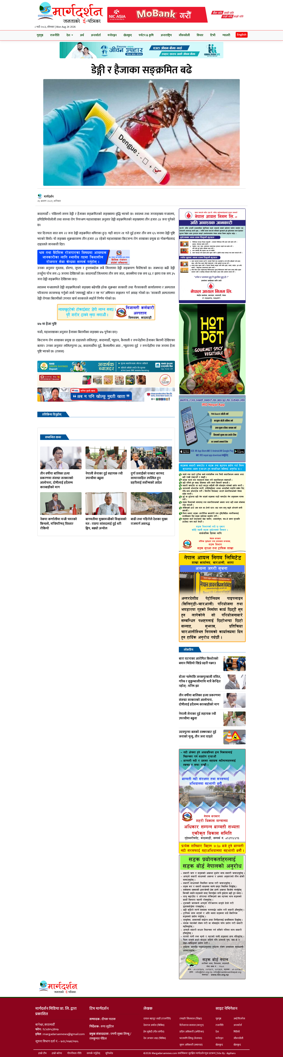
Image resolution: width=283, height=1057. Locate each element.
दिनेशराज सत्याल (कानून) (191, 1025)
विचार (200, 35)
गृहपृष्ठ (40, 35)
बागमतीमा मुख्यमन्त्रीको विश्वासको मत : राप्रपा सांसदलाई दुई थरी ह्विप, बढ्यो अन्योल (105, 523)
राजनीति (54, 35)
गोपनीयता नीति (74, 1053)
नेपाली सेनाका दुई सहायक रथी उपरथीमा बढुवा (104, 476)
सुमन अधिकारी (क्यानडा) (191, 1045)
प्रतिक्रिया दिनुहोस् (51, 414)
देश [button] (68, 35)
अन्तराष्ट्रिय (166, 35)
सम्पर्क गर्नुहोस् (93, 1053)
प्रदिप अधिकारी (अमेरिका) (191, 1032)
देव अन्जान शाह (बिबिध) (154, 1038)
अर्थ (82, 35)
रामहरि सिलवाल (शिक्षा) (190, 1018)
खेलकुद (127, 35)
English (241, 34)
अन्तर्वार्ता (96, 35)
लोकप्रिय (188, 649)
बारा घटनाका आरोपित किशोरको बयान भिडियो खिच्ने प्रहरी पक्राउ (198, 661)
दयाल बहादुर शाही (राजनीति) (157, 1018)
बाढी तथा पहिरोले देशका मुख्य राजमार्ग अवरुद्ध (149, 521)
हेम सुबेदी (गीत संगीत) (153, 1032)
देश (217, 1032)
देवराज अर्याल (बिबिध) (153, 1025)
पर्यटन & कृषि (146, 35)
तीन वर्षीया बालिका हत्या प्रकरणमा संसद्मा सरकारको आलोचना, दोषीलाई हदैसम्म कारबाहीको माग (56, 480)
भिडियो (237, 1032)
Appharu (231, 1053)
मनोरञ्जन (112, 35)
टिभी (212, 35)
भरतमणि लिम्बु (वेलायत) (190, 1038)
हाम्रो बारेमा (57, 1053)
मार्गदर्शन (49, 196)
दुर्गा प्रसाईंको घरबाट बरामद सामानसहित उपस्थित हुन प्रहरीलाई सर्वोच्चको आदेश (147, 478)
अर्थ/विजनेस (239, 1018)
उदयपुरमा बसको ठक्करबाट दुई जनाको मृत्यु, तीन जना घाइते (197, 734)
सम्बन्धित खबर (53, 437)
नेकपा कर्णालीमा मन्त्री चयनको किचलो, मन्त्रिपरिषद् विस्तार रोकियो (58, 523)
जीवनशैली (184, 35)
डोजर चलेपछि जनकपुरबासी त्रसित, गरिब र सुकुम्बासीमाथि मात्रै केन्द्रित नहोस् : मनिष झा (200, 681)
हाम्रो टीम (42, 1053)
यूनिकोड (109, 1053)
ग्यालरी (226, 35)
